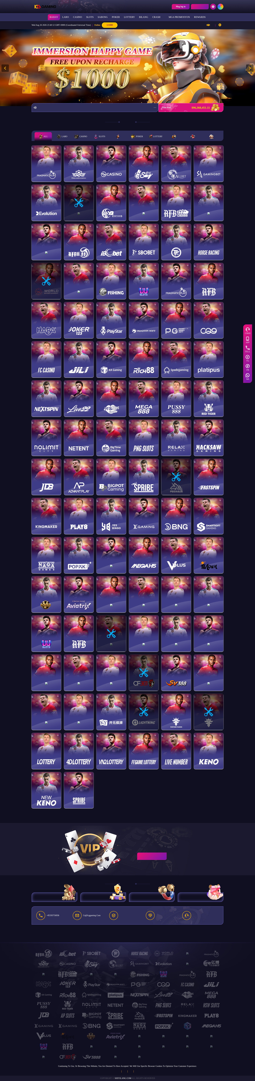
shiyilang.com (123, 1078)
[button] (250, 68)
